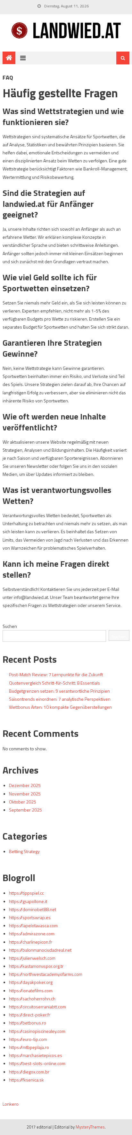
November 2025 (25, 793)
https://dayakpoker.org (31, 982)
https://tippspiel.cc (26, 893)
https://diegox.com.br (29, 1071)
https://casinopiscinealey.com (37, 1031)
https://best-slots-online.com (37, 1063)
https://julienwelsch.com (32, 958)
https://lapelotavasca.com (33, 925)
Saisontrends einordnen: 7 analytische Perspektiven (60, 699)
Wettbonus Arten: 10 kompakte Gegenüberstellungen (60, 707)
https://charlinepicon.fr (30, 941)
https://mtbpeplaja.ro (29, 1047)
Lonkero (11, 1104)
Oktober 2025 (22, 801)
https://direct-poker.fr (29, 1014)
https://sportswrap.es (30, 917)
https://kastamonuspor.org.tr (36, 966)
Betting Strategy (24, 851)
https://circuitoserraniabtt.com (37, 1006)
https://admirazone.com (31, 933)
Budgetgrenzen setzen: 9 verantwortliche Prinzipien (59, 691)
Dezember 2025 (25, 785)
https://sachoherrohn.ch (32, 998)
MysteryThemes (90, 1127)
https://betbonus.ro (27, 1022)
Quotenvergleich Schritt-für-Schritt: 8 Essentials (54, 682)
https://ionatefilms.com (31, 990)
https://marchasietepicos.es (35, 1055)
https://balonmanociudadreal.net (40, 950)
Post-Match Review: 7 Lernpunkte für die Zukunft (56, 674)
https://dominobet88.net (32, 909)
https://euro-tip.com (28, 1039)
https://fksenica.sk (26, 1079)
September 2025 (25, 809)
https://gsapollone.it (28, 901)
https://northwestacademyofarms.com (45, 974)
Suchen (10, 626)
